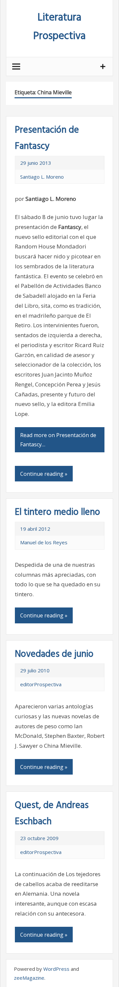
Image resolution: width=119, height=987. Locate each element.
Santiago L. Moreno (42, 176)
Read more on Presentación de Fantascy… (58, 439)
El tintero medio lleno (57, 512)
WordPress (56, 968)
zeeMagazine (29, 977)
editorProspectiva (40, 684)
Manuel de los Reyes (43, 542)
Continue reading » (43, 473)
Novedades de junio (54, 654)
